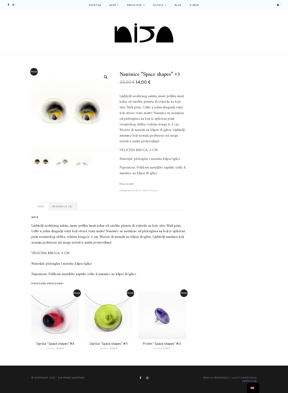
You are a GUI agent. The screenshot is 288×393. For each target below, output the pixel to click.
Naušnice (136, 190)
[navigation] (253, 388)
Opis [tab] (41, 206)
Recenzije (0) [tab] (62, 206)
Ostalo (158, 5)
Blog (178, 5)
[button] (105, 77)
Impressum (249, 381)
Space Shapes (150, 190)
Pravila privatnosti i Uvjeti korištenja (230, 378)
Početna (95, 5)
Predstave (134, 5)
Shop (112, 5)
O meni (194, 5)
